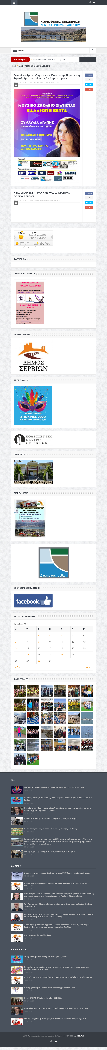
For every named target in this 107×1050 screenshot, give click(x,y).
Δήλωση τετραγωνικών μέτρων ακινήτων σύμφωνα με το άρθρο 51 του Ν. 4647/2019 (57, 884)
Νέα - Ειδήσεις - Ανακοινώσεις (43, 82)
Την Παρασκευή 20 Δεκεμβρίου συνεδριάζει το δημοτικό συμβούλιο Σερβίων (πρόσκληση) (58, 905)
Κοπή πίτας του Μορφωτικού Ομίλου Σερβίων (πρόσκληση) (50, 828)
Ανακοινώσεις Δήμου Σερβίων (37, 935)
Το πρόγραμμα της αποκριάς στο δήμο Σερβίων (45, 956)
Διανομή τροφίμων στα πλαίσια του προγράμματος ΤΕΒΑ (49, 987)
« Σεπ (17, 667)
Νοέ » (87, 667)
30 (39, 660)
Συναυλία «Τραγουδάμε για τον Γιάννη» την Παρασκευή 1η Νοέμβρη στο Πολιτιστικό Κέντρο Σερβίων (47, 76)
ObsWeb (80, 1036)
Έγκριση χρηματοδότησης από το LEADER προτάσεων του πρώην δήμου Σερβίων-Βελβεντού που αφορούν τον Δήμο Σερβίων (57, 925)
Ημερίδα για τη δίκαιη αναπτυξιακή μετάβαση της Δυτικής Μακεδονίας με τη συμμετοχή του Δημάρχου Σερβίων (57, 809)
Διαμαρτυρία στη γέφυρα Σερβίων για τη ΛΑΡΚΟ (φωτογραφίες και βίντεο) (57, 873)
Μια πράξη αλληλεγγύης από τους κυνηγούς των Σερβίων (49, 851)
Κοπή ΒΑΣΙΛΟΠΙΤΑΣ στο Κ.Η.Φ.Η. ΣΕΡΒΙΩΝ (43, 998)
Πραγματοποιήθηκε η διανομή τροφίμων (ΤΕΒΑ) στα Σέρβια (50, 818)
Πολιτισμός (59, 82)
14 (16, 648)
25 (62, 654)
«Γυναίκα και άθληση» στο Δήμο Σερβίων (49, 59)
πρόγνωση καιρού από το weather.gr (33, 247)
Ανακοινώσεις (34, 200)
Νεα (31, 82)
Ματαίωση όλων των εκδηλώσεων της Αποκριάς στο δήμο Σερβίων (54, 787)
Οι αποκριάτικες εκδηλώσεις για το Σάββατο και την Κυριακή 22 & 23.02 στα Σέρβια (58, 798)
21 (16, 654)
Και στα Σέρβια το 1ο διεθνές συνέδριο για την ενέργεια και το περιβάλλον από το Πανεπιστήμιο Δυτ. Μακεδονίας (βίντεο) (59, 915)
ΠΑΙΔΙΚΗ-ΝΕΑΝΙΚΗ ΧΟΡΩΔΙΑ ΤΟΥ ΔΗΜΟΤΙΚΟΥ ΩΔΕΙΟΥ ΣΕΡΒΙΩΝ (42, 194)
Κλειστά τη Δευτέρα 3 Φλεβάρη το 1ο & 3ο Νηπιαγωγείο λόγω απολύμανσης (58, 977)
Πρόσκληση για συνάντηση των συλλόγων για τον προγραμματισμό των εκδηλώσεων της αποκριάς (56, 968)
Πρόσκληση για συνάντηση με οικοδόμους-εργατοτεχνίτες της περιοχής (56, 1008)
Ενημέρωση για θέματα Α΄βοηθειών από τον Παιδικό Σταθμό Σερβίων (55, 1018)
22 (27, 654)
